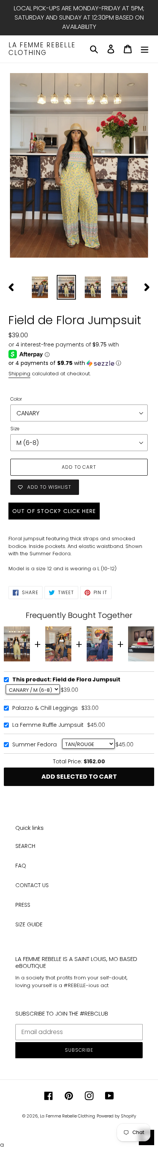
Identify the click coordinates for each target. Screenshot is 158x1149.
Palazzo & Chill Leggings (45, 708)
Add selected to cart (79, 776)
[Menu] (144, 49)
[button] (79, 363)
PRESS (22, 905)
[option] (40, 287)
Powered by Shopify (116, 1116)
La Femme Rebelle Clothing (42, 49)
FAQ (20, 865)
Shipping (19, 373)
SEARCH (25, 846)
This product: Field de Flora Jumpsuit (66, 679)
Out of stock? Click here (54, 511)
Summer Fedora (34, 744)
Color (16, 399)
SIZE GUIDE (29, 924)
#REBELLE (75, 985)
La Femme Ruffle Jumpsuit (48, 725)
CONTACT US (32, 885)
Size (15, 428)
